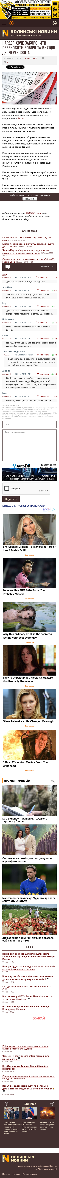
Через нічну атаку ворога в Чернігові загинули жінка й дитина (25, 1057)
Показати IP (6, 277)
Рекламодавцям (29, 1174)
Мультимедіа (29, 1104)
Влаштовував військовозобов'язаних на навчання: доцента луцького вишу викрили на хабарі (27, 977)
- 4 (55, 290)
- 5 (55, 396)
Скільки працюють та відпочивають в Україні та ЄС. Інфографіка (28, 260)
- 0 (55, 338)
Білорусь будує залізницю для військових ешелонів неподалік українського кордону (28, 967)
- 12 (55, 277)
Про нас (6, 1174)
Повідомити (30, 198)
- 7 (55, 306)
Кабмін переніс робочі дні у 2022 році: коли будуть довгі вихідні (28, 245)
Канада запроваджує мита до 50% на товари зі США (26, 988)
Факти (20, 118)
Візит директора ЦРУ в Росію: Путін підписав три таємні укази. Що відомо (27, 998)
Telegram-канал (34, 212)
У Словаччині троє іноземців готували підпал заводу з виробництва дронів (25, 1047)
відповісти (43, 277)
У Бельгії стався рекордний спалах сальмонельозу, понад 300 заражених (28, 1077)
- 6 (55, 374)
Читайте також (29, 231)
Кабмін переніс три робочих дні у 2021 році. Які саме (26, 239)
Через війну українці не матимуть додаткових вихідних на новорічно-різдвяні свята (25, 251)
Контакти (16, 1174)
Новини (30, 947)
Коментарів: (31, 58)
